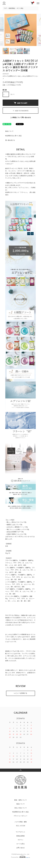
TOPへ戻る (20, 770)
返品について (9, 131)
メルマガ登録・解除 (20, 822)
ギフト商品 (20, 8)
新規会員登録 (20, 836)
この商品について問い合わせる (20, 117)
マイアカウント (20, 832)
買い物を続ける (10, 140)
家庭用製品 (12, 8)
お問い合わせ (20, 848)
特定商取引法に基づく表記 (13, 135)
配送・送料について (20, 800)
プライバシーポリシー (20, 816)
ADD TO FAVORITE (21, 111)
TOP (5, 8)
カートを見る (20, 844)
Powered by (14, 857)
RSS (17, 826)
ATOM (22, 826)
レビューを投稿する (20, 693)
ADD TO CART (22, 103)
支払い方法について (20, 808)
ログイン (20, 840)
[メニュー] (38, 3)
